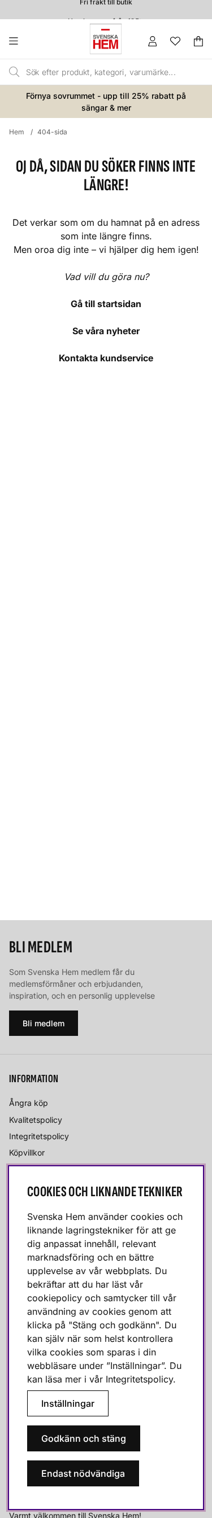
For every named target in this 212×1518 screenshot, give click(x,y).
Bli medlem (43, 1023)
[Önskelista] (175, 41)
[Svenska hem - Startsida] (105, 39)
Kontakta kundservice (106, 358)
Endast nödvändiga (83, 1473)
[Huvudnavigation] (36, 41)
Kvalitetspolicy (35, 1120)
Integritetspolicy (39, 1136)
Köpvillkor (27, 1152)
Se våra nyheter (106, 330)
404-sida (52, 132)
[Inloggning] (153, 41)
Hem (16, 132)
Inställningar (67, 1403)
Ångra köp (28, 1103)
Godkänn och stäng (83, 1438)
